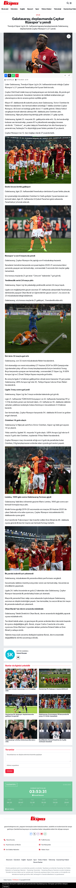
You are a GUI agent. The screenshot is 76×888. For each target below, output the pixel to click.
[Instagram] (38, 833)
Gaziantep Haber (62, 860)
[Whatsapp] (45, 833)
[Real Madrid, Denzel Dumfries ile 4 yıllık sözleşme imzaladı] (55, 729)
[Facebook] (31, 833)
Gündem (14, 9)
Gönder (10, 771)
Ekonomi (4, 9)
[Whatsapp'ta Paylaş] (13, 75)
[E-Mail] (18, 657)
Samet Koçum (10, 79)
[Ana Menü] (71, 3)
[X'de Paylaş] (9, 75)
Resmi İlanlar (38, 862)
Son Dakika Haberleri (12, 849)
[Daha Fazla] (17, 75)
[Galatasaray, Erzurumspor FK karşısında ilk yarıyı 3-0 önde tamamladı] (55, 704)
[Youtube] (41, 833)
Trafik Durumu (45, 840)
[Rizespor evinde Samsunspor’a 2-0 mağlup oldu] (21, 678)
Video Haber (46, 9)
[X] (34, 833)
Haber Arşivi (45, 849)
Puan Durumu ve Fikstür (13, 844)
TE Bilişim (15, 880)
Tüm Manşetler (46, 844)
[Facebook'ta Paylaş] (5, 75)
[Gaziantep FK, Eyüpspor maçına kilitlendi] (55, 678)
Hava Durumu (10, 840)
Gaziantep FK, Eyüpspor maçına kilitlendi (53, 689)
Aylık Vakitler (10, 809)
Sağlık (22, 9)
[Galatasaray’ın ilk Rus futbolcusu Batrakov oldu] (21, 729)
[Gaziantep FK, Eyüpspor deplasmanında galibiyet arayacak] (21, 704)
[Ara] (68, 3)
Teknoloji (57, 9)
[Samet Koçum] (10, 654)
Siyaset (30, 9)
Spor (37, 9)
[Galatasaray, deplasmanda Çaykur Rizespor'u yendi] (38, 53)
